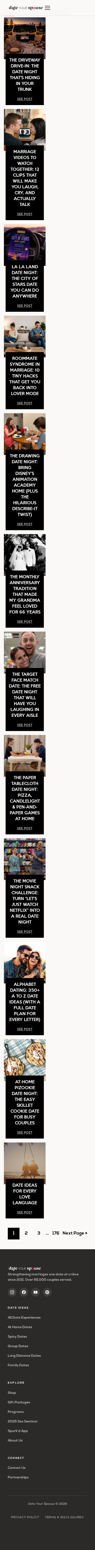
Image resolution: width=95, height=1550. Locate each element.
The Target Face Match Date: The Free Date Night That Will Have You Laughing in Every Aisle (25, 694)
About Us (15, 1440)
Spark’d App (18, 1431)
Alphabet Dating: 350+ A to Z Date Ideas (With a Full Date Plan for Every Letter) (24, 1001)
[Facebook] (23, 1292)
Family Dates (18, 1365)
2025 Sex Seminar (23, 1421)
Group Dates (18, 1346)
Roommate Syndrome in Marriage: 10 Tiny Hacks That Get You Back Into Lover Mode (24, 375)
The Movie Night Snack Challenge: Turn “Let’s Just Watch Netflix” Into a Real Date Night (25, 901)
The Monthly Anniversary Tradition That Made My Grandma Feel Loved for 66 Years (24, 594)
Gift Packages (19, 1402)
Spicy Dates (17, 1337)
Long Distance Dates (24, 1356)
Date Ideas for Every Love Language (24, 1194)
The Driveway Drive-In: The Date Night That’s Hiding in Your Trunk (24, 74)
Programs (16, 1412)
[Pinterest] (47, 1292)
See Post (24, 99)
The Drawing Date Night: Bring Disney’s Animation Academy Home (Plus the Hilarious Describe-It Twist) (25, 484)
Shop (12, 1393)
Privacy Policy (25, 1517)
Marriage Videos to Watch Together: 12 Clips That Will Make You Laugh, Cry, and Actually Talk (24, 177)
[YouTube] (35, 1292)
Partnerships (18, 1477)
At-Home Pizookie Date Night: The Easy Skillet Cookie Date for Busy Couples (24, 1102)
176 (57, 1235)
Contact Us (17, 1468)
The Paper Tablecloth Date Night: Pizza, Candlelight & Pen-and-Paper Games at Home (25, 797)
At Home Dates (20, 1327)
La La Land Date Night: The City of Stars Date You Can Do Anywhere (24, 281)
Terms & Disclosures (64, 1517)
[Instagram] (12, 1292)
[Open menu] (47, 8)
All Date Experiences (24, 1318)
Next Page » (75, 1235)
